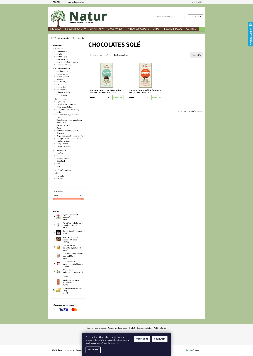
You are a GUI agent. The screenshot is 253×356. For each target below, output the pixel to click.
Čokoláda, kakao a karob (66, 104)
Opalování (60, 79)
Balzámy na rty (62, 71)
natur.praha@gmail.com (77, 2)
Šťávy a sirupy (62, 144)
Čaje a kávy (61, 101)
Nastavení (93, 349)
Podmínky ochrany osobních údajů (121, 328)
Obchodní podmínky (144, 328)
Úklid (58, 166)
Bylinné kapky (62, 56)
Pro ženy (60, 178)
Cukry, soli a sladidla (64, 107)
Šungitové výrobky (64, 64)
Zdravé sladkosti (63, 146)
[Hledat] (184, 16)
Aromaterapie (62, 51)
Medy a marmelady (64, 125)
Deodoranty (61, 82)
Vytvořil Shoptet (194, 350)
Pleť (58, 84)
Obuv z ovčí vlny (63, 158)
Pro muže (60, 176)
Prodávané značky (172, 29)
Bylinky (59, 54)
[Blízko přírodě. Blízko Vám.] (51, 38)
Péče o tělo (61, 87)
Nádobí (59, 156)
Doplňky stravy (62, 59)
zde (117, 343)
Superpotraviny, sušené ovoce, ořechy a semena (69, 140)
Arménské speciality (138, 29)
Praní (58, 163)
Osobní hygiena (63, 76)
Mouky (59, 128)
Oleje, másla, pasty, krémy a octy (70, 136)
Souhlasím (160, 338)
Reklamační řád (160, 328)
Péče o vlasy (62, 89)
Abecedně (104, 55)
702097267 (56, 2)
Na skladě (59, 192)
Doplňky (60, 153)
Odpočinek (61, 161)
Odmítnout (142, 338)
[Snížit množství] (111, 99)
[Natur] (83, 16)
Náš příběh (191, 29)
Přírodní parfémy (63, 92)
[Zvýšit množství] (111, 96)
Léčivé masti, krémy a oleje (67, 62)
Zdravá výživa (97, 29)
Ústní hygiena (62, 95)
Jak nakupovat (100, 328)
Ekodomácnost (116, 29)
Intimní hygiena (62, 74)
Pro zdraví (55, 29)
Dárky (156, 29)
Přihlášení (198, 2)
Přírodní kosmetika (75, 29)
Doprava (90, 328)
